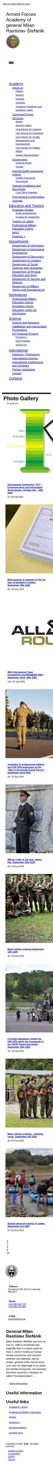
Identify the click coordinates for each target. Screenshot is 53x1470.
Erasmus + (18, 236)
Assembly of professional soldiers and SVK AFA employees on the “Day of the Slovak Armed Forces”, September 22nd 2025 (26, 768)
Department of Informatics (28, 245)
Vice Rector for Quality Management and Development (28, 140)
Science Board (24, 163)
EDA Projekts (23, 341)
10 (8, 1253)
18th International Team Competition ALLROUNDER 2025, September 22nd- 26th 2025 (25, 675)
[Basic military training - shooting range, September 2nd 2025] (6, 1130)
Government (19, 159)
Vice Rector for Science (28, 129)
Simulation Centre (23, 306)
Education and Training (26, 206)
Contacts (15, 378)
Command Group (22, 114)
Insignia (20, 99)
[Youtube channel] (9, 59)
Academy (16, 84)
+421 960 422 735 (17, 1304)
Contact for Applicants (27, 217)
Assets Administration (27, 155)
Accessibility (14, 1454)
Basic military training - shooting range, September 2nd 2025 (25, 1135)
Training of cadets (23, 221)
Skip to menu (24, 4)
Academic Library (18, 1407)
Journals (17, 200)
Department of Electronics (28, 256)
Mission (20, 95)
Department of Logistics (26, 260)
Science (15, 318)
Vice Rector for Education (29, 133)
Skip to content (10, 4)
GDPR (11, 1457)
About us (17, 87)
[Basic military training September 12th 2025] (6, 945)
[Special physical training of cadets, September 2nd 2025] (6, 1219)
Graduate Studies (22, 209)
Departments (18, 241)
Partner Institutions (23, 369)
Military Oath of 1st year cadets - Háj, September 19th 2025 (25, 861)
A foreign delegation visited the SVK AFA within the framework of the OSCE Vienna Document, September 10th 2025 (25, 1043)
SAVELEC (21, 345)
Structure (17, 118)
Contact (17, 373)
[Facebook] (9, 53)
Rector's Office (24, 125)
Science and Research (25, 322)
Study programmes (26, 213)
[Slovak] (28, 62)
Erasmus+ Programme (26, 354)
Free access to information (28, 196)
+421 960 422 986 (17, 1307)
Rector (19, 121)
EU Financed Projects (25, 333)
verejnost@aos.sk (16, 1319)
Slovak (11, 1459)
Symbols (20, 102)
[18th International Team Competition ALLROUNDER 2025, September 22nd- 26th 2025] (6, 668)
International (18, 350)
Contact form (16, 1433)
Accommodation (17, 1427)
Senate (19, 166)
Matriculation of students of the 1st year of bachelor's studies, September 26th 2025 (26, 582)
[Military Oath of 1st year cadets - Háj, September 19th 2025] (6, 855)
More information (19, 1383)
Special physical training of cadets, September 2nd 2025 (26, 1225)
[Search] (8, 386)
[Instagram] (9, 56)
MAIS (15, 232)
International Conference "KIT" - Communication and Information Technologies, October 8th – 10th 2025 (25, 488)
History (19, 91)
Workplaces (18, 295)
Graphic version (15, 1451)
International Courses (25, 358)
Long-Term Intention (26, 192)
